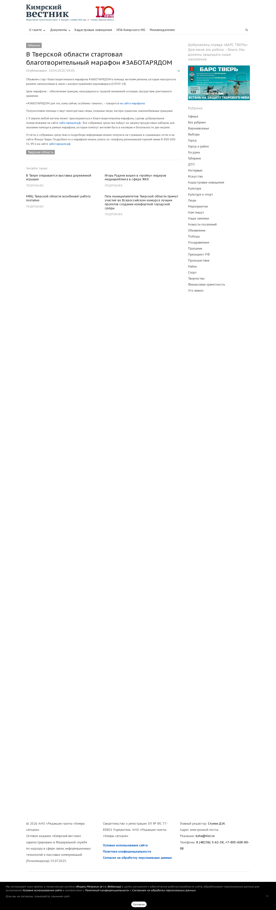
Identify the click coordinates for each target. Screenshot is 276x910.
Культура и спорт (200, 194)
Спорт (192, 272)
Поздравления (198, 242)
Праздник (195, 248)
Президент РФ (199, 254)
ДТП (191, 164)
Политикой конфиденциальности (107, 890)
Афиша (193, 116)
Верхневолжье (198, 128)
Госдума (194, 152)
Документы (58, 30)
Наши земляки (198, 218)
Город (192, 140)
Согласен (139, 904)
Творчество (196, 278)
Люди (192, 200)
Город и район (198, 146)
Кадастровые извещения (93, 30)
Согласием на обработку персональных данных (163, 890)
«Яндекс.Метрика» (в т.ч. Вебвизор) (98, 886)
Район (192, 266)
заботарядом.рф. (60, 144)
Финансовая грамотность (206, 284)
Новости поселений (202, 224)
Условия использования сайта (125, 845)
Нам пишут (196, 212)
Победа (194, 236)
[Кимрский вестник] (138, 13)
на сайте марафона (132, 103)
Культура (194, 188)
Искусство (195, 176)
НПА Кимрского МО (131, 30)
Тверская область (40, 152)
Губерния (34, 45)
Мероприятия (198, 206)
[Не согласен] (267, 896)
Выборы (194, 134)
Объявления (196, 230)
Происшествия (198, 260)
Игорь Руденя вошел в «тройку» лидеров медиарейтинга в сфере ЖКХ (135, 177)
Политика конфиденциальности (127, 851)
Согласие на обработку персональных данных (137, 857)
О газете (35, 30)
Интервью (195, 170)
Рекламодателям (162, 30)
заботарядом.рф (70, 123)
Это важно (196, 290)
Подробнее (35, 185)
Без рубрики (197, 122)
